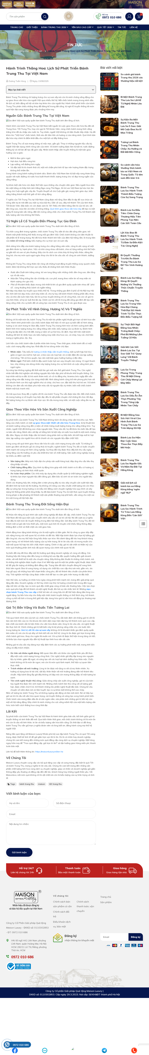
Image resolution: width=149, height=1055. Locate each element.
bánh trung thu (27, 784)
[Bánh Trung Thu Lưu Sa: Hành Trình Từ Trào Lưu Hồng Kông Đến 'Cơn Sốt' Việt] (109, 512)
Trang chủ (16, 27)
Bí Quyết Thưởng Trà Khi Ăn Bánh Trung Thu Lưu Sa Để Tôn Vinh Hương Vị (132, 262)
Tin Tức (122, 27)
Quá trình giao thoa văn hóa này (65, 208)
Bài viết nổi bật (111, 67)
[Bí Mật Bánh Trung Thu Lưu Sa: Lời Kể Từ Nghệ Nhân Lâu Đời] (109, 104)
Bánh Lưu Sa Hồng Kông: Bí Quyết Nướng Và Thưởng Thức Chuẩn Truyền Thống (132, 284)
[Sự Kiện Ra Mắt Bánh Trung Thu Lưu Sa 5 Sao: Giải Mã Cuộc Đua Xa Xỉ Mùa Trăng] (109, 126)
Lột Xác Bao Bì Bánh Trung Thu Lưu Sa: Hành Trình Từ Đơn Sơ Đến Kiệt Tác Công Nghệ (132, 239)
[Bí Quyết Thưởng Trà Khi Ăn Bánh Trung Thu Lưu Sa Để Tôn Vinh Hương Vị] (109, 262)
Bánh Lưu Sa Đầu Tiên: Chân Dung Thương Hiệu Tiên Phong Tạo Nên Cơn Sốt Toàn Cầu (131, 217)
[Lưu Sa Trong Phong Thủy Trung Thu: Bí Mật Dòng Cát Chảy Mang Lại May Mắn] (109, 377)
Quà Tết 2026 (104, 27)
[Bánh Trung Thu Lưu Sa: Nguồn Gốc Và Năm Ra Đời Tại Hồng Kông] (109, 467)
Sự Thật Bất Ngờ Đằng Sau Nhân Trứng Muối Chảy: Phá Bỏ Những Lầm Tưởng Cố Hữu (131, 331)
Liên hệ (134, 27)
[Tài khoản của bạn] (129, 16)
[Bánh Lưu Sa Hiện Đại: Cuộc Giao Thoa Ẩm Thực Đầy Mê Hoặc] (109, 444)
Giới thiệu (32, 27)
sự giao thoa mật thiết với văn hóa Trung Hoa (56, 423)
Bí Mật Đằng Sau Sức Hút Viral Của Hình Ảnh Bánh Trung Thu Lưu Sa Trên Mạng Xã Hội (131, 421)
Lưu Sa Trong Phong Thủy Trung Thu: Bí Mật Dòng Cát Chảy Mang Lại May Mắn (131, 376)
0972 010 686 (111, 17)
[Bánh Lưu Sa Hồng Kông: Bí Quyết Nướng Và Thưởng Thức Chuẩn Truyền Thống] (109, 285)
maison (41, 784)
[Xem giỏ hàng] (139, 16)
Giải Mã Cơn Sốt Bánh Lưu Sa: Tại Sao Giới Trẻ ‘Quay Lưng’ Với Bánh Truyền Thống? (131, 354)
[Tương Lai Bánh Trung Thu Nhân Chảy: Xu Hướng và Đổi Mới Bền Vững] (109, 149)
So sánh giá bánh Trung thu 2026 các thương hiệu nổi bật (132, 77)
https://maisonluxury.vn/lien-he (49, 751)
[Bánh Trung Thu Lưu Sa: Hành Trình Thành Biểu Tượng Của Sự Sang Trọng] (109, 194)
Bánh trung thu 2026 (53, 27)
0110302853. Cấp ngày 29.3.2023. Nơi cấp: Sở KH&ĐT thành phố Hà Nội (80, 994)
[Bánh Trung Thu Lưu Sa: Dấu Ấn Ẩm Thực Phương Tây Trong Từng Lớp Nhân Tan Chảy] (109, 399)
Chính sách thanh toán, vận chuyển (85, 906)
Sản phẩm (106, 902)
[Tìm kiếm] (44, 16)
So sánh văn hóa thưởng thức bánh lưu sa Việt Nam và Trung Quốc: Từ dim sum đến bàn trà (132, 171)
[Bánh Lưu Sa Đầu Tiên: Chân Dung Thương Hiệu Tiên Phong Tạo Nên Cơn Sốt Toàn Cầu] (109, 217)
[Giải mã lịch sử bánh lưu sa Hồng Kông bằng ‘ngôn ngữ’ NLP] (109, 490)
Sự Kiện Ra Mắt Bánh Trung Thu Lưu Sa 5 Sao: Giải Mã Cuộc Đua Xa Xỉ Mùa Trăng (131, 126)
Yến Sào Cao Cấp (82, 27)
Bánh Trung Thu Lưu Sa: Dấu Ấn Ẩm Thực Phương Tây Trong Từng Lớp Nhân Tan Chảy (131, 399)
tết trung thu (55, 784)
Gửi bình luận (19, 852)
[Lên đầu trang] (140, 1042)
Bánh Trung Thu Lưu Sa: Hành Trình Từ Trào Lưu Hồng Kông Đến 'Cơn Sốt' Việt (131, 512)
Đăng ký (135, 936)
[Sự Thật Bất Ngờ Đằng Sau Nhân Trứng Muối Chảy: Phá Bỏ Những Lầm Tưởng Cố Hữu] (109, 331)
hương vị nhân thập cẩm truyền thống (51, 351)
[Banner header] (74, 4)
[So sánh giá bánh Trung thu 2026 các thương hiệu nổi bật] (109, 81)
